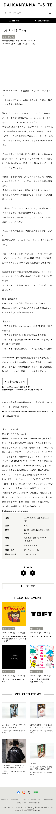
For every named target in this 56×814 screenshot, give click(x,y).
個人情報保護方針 (48, 799)
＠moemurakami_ (21, 511)
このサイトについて (35, 799)
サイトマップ (23, 799)
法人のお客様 (14, 799)
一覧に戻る (29, 586)
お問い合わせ (4, 799)
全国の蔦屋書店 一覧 (34, 803)
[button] (14, 20)
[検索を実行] (50, 14)
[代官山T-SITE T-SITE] (28, 4)
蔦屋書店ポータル (21, 803)
